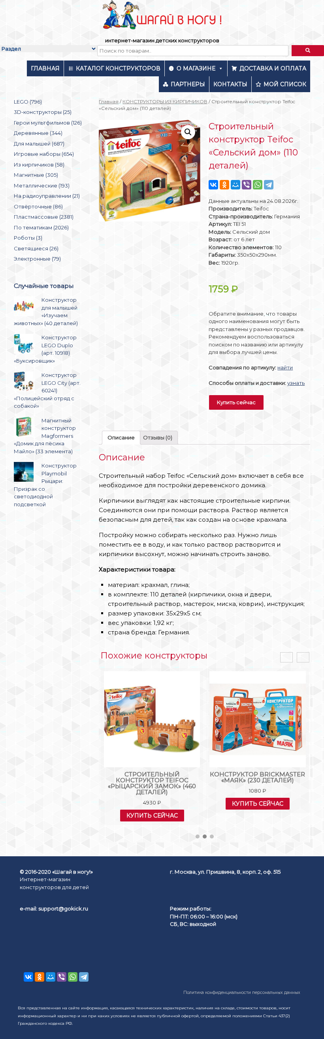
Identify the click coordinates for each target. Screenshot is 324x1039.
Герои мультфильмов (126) (48, 122)
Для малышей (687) (39, 143)
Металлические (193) (42, 185)
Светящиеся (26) (36, 248)
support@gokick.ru (63, 908)
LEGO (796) (28, 101)
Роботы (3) (28, 238)
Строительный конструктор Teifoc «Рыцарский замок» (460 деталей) (152, 783)
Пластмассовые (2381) (43, 217)
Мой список (285, 84)
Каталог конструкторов (118, 68)
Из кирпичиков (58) (39, 164)
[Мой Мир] (235, 184)
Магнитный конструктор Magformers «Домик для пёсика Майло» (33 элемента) (45, 435)
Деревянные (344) (38, 133)
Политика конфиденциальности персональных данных (241, 992)
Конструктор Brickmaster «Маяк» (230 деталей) (257, 777)
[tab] (121, 438)
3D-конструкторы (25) (43, 112)
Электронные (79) (37, 258)
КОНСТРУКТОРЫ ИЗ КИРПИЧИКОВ (164, 101)
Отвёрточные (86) (38, 206)
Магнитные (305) (36, 175)
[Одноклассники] (224, 184)
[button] (197, 836)
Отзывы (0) (157, 437)
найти (285, 367)
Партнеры (188, 84)
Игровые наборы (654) (44, 154)
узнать (296, 383)
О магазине (196, 68)
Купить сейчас (236, 402)
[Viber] (246, 184)
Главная (45, 68)
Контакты (230, 84)
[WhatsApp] (257, 184)
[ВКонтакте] (213, 184)
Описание (121, 437)
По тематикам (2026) (41, 227)
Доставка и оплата (272, 68)
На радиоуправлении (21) (47, 196)
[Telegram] (268, 184)
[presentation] (286, 657)
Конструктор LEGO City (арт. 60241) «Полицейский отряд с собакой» (47, 390)
